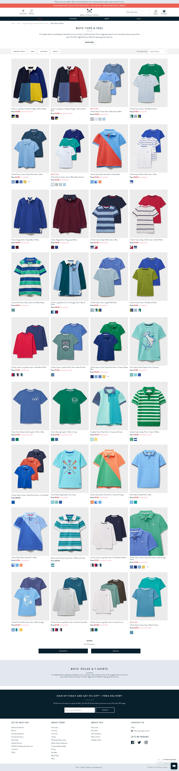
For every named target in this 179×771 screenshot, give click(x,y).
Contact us (14, 749)
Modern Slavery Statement (59, 743)
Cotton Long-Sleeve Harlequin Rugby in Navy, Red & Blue (68, 110)
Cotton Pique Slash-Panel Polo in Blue (24, 558)
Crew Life (54, 734)
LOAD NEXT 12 (63, 651)
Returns (13, 730)
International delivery (17, 734)
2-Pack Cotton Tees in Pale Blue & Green (143, 109)
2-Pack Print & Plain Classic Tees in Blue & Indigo (27, 622)
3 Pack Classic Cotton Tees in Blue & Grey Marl (106, 111)
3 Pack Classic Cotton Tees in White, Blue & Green (67, 177)
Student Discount (16, 743)
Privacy (53, 749)
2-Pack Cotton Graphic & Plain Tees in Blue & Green (68, 367)
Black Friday (55, 755)
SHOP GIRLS (89, 42)
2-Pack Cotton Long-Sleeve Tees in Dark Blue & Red (28, 367)
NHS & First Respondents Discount (22, 746)
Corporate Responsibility (58, 746)
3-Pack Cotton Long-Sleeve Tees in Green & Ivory (106, 622)
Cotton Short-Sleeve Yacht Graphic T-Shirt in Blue (27, 432)
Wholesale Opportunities (58, 740)
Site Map (54, 752)
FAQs (13, 752)
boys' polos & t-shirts (57, 23)
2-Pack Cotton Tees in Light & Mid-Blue (103, 303)
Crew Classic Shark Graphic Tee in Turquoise (144, 367)
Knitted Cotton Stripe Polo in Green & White (144, 432)
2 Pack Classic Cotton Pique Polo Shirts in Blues (27, 174)
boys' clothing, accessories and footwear (35, 23)
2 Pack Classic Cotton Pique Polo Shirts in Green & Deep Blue (109, 368)
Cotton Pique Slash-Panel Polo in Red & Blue (105, 174)
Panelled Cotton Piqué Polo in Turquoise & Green (106, 432)
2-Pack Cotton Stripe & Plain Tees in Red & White (146, 240)
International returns (17, 737)
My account (94, 727)
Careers (53, 737)
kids (19, 23)
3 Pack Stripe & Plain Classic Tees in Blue (143, 174)
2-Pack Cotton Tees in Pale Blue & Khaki (143, 303)
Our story (54, 730)
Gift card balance (96, 734)
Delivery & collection (17, 727)
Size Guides (14, 740)
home (13, 23)
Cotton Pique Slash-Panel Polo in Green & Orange (106, 495)
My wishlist (94, 730)
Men (107, 19)
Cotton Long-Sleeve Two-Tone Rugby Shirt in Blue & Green (68, 303)
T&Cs (53, 758)
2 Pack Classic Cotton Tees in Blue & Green (144, 625)
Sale (39, 19)
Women (73, 19)
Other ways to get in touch (141, 731)
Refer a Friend (95, 737)
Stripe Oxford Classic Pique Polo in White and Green (68, 558)
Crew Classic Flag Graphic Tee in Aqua (63, 495)
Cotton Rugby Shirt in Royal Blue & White (25, 240)
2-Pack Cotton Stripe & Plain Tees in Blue (104, 240)
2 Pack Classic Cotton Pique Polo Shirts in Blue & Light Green (148, 558)
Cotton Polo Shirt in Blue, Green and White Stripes (28, 303)
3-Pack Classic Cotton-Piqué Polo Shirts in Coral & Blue (29, 495)
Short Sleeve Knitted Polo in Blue (140, 495)
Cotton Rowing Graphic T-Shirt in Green (64, 432)
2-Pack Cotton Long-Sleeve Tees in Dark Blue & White (108, 558)
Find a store (54, 727)
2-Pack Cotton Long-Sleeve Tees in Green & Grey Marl (69, 622)
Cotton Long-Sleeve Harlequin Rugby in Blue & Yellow (29, 109)
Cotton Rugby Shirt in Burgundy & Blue (64, 240)
